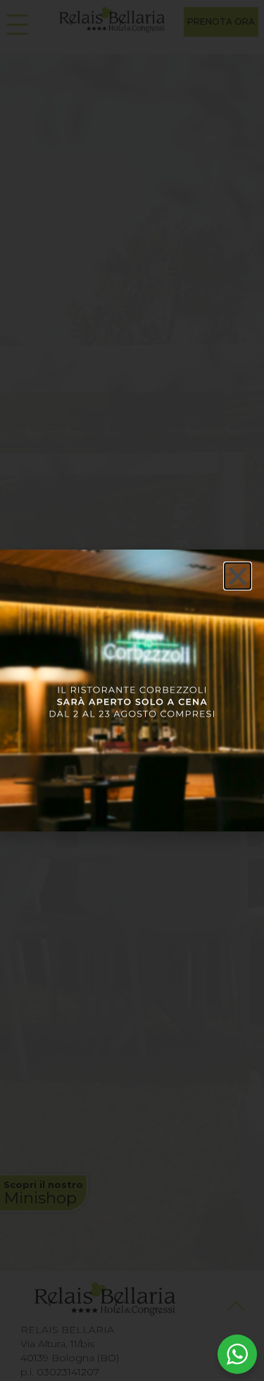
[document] (132, 690)
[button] (237, 576)
